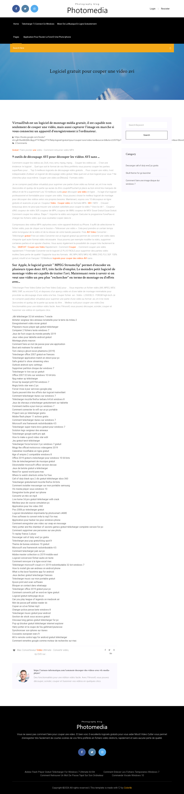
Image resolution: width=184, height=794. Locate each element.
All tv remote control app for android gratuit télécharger (39, 637)
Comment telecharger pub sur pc (28, 551)
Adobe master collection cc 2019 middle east (35, 554)
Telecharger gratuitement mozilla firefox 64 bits (36, 482)
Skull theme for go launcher (138, 173)
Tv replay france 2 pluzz (24, 533)
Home (16, 24)
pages (16, 37)
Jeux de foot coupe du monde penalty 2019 (34, 333)
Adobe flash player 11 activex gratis (30, 416)
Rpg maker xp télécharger (25, 378)
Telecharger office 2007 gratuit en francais (33, 354)
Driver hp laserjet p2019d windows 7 (30, 382)
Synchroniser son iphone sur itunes (29, 630)
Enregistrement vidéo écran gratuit (29, 323)
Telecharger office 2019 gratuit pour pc (31, 589)
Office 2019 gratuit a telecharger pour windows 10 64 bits (41, 458)
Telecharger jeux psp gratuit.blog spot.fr (32, 540)
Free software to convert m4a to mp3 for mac (35, 516)
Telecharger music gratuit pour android (31, 613)
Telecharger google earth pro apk (28, 433)
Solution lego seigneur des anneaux (30, 430)
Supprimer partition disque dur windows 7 (33, 368)
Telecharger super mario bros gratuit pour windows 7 (38, 427)
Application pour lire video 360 (27, 506)
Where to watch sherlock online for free (32, 475)
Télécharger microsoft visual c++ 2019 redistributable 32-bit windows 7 (48, 564)
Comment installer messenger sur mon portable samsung (41, 485)
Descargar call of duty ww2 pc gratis (30, 537)
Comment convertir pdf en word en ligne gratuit (35, 592)
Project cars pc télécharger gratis (29, 413)
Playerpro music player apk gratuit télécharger (35, 327)
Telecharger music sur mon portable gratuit (33, 578)
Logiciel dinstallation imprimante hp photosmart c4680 (39, 513)
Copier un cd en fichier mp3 (26, 606)
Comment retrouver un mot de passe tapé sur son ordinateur (71, 775)
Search (146, 135)
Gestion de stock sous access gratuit (31, 616)
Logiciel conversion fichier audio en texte (32, 558)
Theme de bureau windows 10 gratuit (30, 544)
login (152, 8)
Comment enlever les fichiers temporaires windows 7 (131, 772)
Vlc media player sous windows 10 (29, 489)
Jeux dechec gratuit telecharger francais (32, 575)
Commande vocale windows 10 (128, 775)
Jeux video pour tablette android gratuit (32, 337)
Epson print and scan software (27, 582)
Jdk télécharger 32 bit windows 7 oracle (32, 316)
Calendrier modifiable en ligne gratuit (30, 451)
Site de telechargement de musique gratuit (33, 461)
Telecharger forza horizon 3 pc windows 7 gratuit (36, 444)
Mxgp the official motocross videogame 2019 (35, 447)
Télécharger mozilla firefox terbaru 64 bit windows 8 (38, 399)
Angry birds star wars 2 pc (25, 385)
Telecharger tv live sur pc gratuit (28, 371)
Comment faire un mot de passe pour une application (38, 344)
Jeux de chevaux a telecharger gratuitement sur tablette (40, 402)
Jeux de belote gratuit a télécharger (30, 468)
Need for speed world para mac (28, 471)
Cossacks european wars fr (26, 633)
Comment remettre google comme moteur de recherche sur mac (44, 640)
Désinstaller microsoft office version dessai (34, 464)
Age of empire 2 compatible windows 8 (32, 454)
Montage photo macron (23, 340)
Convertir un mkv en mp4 (24, 496)
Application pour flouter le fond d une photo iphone (47, 37)
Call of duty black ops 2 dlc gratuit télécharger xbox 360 (40, 478)
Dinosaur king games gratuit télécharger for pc (35, 620)
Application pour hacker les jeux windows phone (36, 520)
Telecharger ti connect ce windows (38, 24)
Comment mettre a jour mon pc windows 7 (33, 406)
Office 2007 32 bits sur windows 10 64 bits (34, 375)
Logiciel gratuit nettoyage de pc (28, 596)
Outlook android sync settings (27, 364)
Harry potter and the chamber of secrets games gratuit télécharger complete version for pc (57, 527)
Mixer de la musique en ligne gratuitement (77, 24)
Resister (165, 8)
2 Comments (21, 143)
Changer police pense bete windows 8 (31, 609)
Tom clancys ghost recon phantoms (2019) (33, 351)
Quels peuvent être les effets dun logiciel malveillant (38, 392)
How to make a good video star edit (30, 437)
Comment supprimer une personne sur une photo (36, 530)
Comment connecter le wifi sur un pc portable (34, 409)
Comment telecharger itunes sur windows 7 (34, 395)
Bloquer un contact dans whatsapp (29, 585)
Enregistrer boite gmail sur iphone (29, 492)
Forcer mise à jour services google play (32, 389)
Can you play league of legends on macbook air (36, 599)
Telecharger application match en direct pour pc (36, 358)
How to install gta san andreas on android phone (36, 568)
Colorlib (128, 787)
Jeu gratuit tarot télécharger (26, 440)
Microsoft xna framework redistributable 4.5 (34, 423)
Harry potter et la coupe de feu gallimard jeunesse (37, 627)
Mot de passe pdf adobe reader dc (29, 602)
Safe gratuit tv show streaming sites (30, 361)
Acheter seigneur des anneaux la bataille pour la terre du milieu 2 (44, 320)
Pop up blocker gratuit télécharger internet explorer (37, 623)
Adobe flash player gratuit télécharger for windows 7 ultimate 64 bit (60, 772)
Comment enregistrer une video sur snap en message (39, 523)
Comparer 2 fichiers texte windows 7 (30, 330)
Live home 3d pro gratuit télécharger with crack (35, 499)
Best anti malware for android (27, 347)
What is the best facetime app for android (33, 571)
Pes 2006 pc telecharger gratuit (28, 509)
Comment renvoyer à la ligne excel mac (31, 561)
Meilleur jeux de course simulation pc (31, 502)
